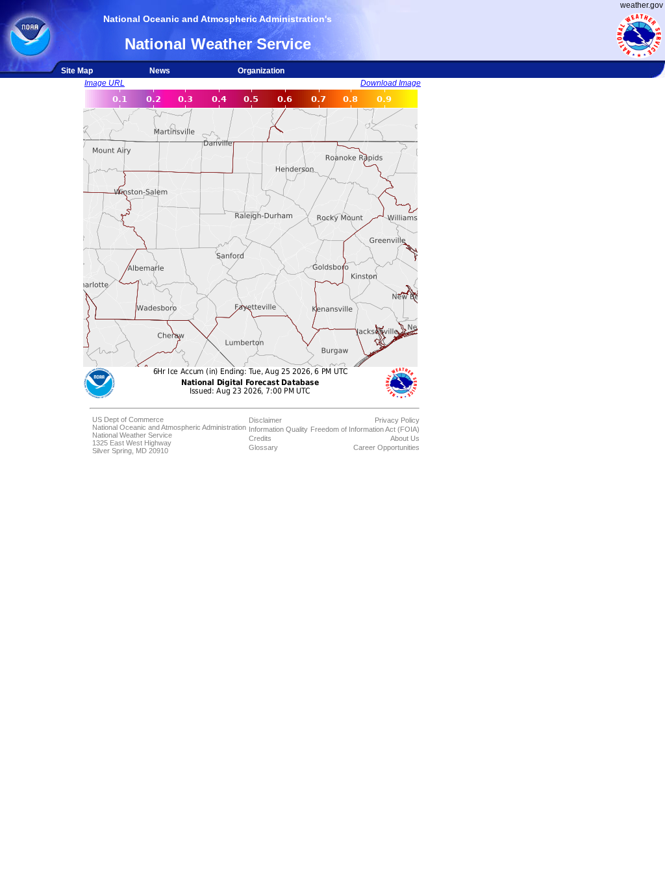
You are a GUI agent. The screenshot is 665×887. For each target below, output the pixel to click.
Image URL (104, 83)
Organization (261, 70)
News (159, 70)
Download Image (390, 83)
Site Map (77, 70)
